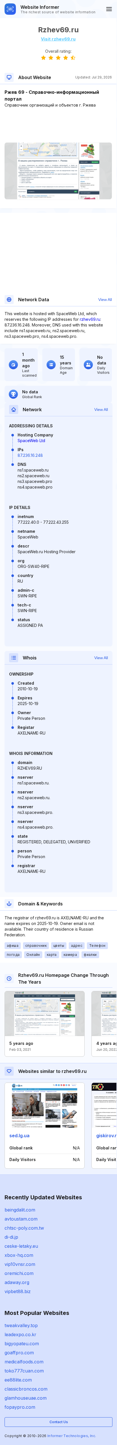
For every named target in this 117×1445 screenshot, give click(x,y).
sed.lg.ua (19, 1135)
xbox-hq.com (19, 1255)
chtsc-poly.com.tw (24, 1228)
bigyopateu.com (22, 1343)
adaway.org (17, 1282)
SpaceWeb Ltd (31, 440)
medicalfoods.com (24, 1362)
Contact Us (58, 1422)
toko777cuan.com (24, 1371)
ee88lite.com (18, 1380)
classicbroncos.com (26, 1389)
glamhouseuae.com (26, 1398)
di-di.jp (11, 1237)
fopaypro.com (20, 1407)
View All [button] (105, 299)
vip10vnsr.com (20, 1264)
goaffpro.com (19, 1352)
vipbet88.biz (18, 1291)
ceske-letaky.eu (21, 1246)
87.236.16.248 (30, 455)
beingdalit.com (20, 1210)
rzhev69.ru (90, 319)
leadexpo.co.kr (20, 1334)
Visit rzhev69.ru (58, 39)
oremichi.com (19, 1273)
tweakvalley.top (21, 1325)
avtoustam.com (21, 1219)
